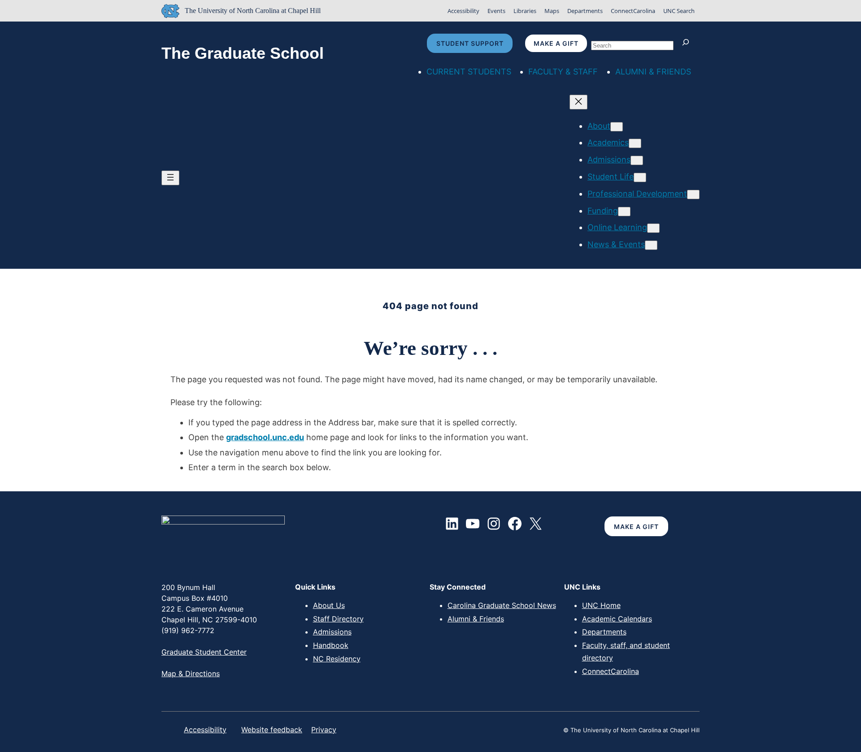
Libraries (524, 11)
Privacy (323, 729)
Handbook (330, 645)
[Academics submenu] (635, 143)
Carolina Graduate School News (502, 605)
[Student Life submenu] (640, 177)
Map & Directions (190, 673)
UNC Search (679, 11)
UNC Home (601, 605)
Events (496, 11)
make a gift (556, 43)
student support (470, 43)
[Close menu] (578, 102)
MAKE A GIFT (636, 526)
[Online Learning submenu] (653, 228)
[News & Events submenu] (651, 245)
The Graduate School (242, 53)
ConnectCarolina (633, 11)
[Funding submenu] (624, 211)
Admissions (332, 631)
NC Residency (337, 658)
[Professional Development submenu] (693, 194)
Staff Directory (338, 618)
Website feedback (271, 729)
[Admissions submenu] (637, 160)
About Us (329, 605)
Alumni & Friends (476, 618)
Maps (551, 11)
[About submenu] (616, 126)
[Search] (688, 43)
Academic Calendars (617, 618)
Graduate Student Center (204, 651)
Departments (585, 11)
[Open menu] (170, 178)
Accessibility (463, 11)
